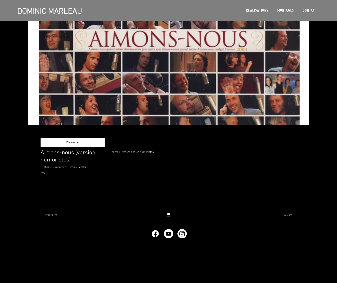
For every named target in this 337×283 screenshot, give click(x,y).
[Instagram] (182, 233)
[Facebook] (155, 233)
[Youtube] (168, 233)
